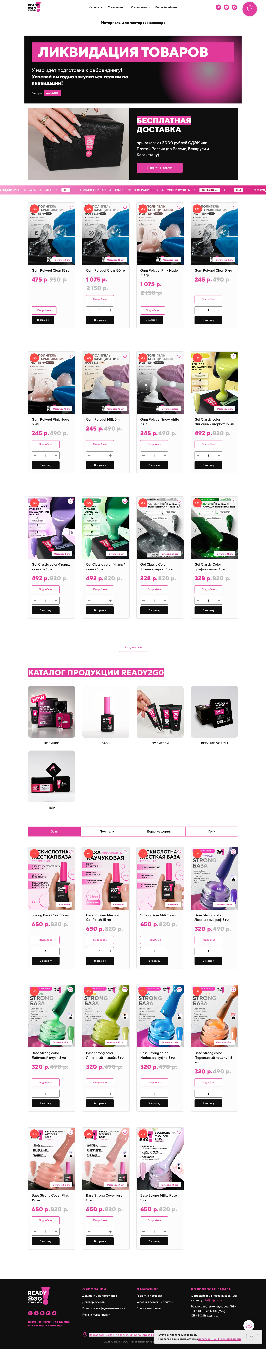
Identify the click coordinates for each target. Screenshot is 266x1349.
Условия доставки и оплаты (155, 1302)
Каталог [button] (94, 7)
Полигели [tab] (107, 831)
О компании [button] (139, 7)
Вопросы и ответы (149, 1308)
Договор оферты (93, 1302)
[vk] (30, 1313)
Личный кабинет (166, 7)
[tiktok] (54, 1313)
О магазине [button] (115, 7)
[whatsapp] (226, 7)
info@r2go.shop (213, 1300)
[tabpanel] (133, 1060)
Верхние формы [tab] (159, 831)
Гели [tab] (211, 831)
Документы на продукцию (99, 1295)
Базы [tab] (54, 831)
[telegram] (218, 7)
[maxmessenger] (234, 7)
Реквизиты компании (96, 1314)
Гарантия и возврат (149, 1295)
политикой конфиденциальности (219, 1338)
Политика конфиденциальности (103, 1308)
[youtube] (42, 1313)
